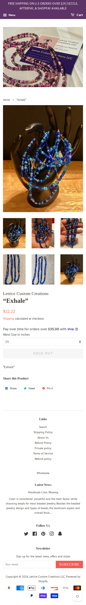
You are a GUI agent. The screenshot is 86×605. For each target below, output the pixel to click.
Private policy (43, 448)
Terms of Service (43, 453)
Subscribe (69, 564)
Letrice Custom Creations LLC (47, 576)
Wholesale (43, 473)
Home (6, 100)
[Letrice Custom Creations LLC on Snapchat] (60, 534)
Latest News (43, 484)
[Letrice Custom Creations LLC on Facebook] (34, 534)
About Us (43, 437)
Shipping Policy (43, 432)
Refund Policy (43, 443)
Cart (79, 15)
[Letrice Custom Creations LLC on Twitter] (26, 534)
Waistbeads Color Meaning (43, 492)
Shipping (8, 318)
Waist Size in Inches (16, 334)
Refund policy (43, 459)
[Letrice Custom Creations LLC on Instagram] (51, 534)
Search (43, 427)
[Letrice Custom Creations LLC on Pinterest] (43, 534)
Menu (11, 15)
